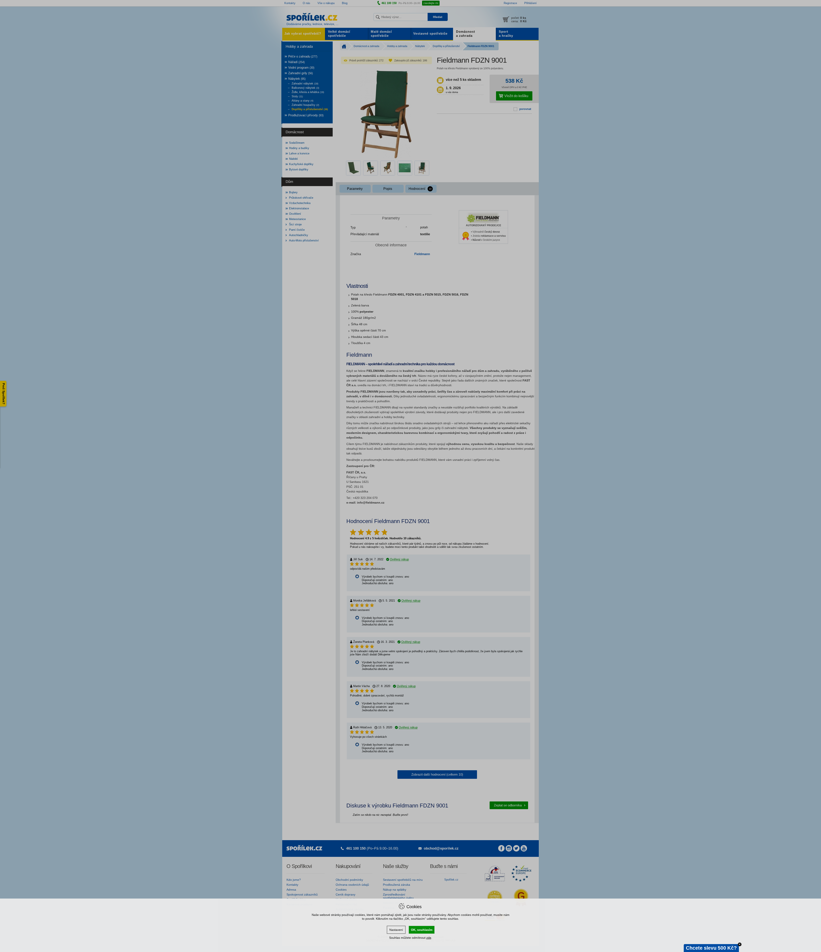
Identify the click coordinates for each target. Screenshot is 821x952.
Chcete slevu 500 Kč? (711, 948)
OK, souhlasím (421, 929)
